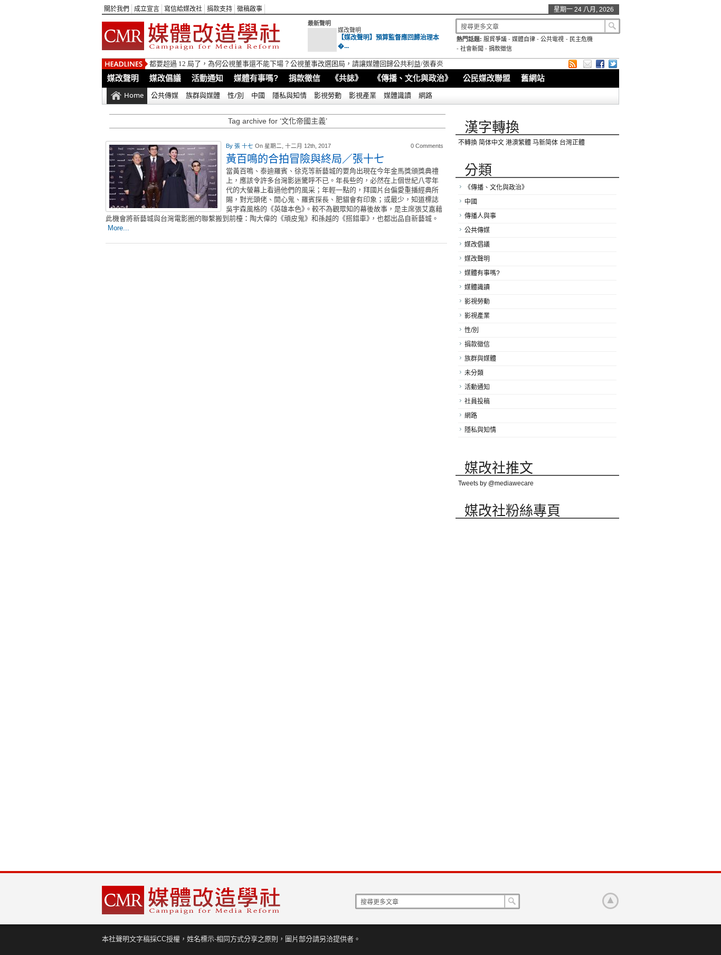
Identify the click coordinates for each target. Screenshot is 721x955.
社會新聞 (471, 48)
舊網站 (533, 77)
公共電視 (552, 39)
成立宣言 (146, 9)
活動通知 (207, 77)
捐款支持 (219, 9)
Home (134, 95)
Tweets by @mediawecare (496, 483)
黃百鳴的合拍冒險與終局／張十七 (305, 159)
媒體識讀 (397, 95)
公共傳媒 (164, 95)
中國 (258, 95)
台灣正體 (572, 142)
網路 (425, 95)
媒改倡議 (165, 77)
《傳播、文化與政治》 (412, 77)
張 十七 (244, 146)
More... (118, 228)
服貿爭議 (495, 39)
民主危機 (581, 39)
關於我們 (116, 9)
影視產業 (362, 95)
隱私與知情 (289, 95)
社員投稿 (477, 401)
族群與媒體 (203, 95)
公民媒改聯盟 (486, 77)
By (230, 146)
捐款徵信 (500, 48)
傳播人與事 (480, 216)
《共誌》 (347, 77)
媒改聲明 (349, 30)
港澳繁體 (518, 142)
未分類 (473, 373)
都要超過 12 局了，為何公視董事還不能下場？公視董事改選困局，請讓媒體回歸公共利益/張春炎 (296, 64)
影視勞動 (327, 95)
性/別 (235, 95)
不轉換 (467, 142)
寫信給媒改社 (183, 9)
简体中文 (491, 142)
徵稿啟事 (249, 9)
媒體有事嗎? (256, 77)
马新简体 (545, 142)
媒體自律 (523, 39)
